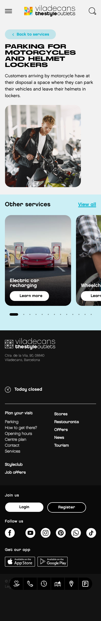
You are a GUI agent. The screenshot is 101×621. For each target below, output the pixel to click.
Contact (12, 445)
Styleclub (14, 464)
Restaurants (66, 422)
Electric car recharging (24, 283)
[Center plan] (58, 584)
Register (66, 507)
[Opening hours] (44, 584)
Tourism (61, 445)
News (59, 438)
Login (24, 507)
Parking (11, 422)
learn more (31, 296)
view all (87, 205)
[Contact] (30, 584)
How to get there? (21, 428)
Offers (61, 430)
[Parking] (85, 584)
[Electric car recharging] (38, 260)
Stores (60, 414)
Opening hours (18, 434)
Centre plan (15, 439)
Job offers (15, 472)
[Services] (16, 584)
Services (12, 451)
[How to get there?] (71, 584)
